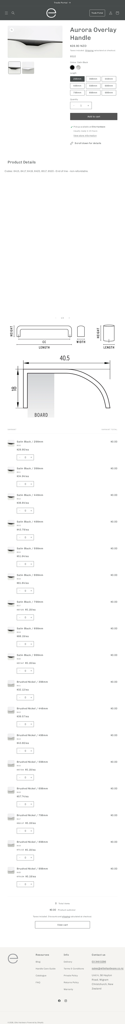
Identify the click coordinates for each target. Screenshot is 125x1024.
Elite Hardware (20, 1022)
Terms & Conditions (74, 969)
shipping (66, 917)
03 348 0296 (99, 961)
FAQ (38, 982)
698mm (109, 86)
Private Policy (71, 975)
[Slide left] (55, 318)
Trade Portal (97, 13)
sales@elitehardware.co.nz (108, 968)
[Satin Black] (72, 67)
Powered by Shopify (35, 1022)
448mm (109, 79)
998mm (109, 92)
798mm (77, 92)
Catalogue (41, 975)
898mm (93, 92)
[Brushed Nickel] (78, 67)
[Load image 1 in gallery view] (14, 68)
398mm (93, 79)
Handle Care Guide (45, 969)
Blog (38, 962)
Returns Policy (71, 982)
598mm (93, 86)
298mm (77, 79)
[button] (6, 13)
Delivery (68, 962)
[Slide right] (69, 318)
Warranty (68, 989)
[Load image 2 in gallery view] (28, 68)
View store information (85, 135)
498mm (77, 86)
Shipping (89, 50)
